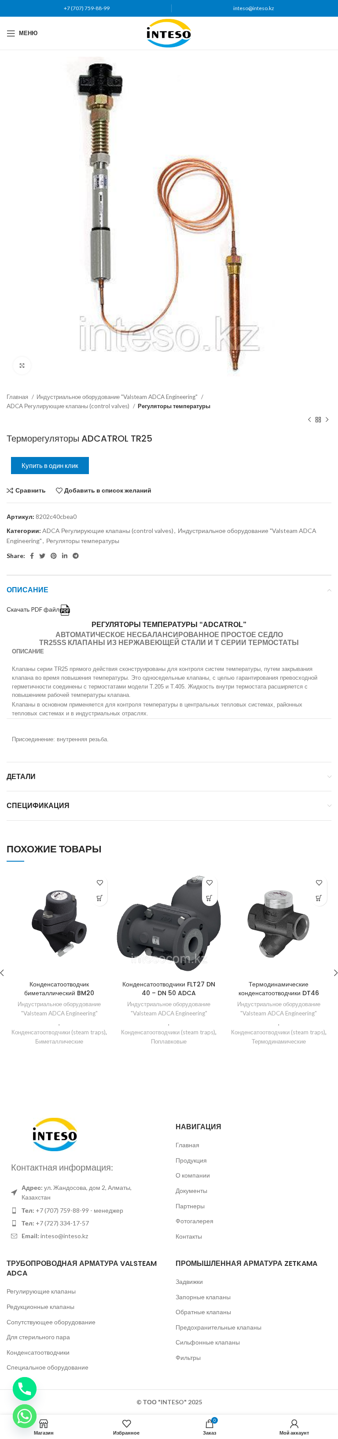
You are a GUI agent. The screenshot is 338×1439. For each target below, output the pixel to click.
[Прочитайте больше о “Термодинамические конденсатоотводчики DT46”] (319, 898)
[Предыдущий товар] (309, 420)
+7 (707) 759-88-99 (87, 8)
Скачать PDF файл (33, 609)
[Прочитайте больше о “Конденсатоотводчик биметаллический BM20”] (99, 898)
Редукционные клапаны (40, 1306)
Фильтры (188, 1357)
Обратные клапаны (203, 1312)
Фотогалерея (194, 1221)
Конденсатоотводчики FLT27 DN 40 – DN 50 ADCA (168, 988)
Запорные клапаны (203, 1297)
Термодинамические (279, 1041)
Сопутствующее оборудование (51, 1322)
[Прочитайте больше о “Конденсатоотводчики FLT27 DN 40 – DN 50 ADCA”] (209, 898)
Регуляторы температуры (174, 406)
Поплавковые (169, 1041)
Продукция (191, 1160)
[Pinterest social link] (53, 556)
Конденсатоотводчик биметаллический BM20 (59, 988)
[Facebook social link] (32, 556)
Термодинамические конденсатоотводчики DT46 (279, 988)
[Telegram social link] (75, 556)
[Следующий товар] (327, 420)
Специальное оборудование (47, 1367)
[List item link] (84, 1210)
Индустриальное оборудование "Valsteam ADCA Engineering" (118, 396)
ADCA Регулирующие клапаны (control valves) (69, 406)
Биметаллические (59, 1041)
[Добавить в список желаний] (99, 883)
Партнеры (190, 1206)
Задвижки (189, 1281)
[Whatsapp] (25, 1416)
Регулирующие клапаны (41, 1291)
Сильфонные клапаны (208, 1342)
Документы (191, 1190)
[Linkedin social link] (64, 556)
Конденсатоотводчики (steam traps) (58, 1032)
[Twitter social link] (42, 556)
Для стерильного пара (38, 1337)
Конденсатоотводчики (38, 1352)
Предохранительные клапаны (218, 1327)
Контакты (189, 1236)
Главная (18, 396)
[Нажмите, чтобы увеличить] (22, 365)
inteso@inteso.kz (253, 8)
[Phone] (25, 1389)
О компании (193, 1175)
